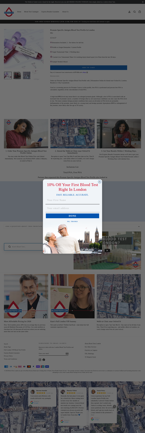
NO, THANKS (72, 221)
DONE (72, 216)
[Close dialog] (99, 181)
